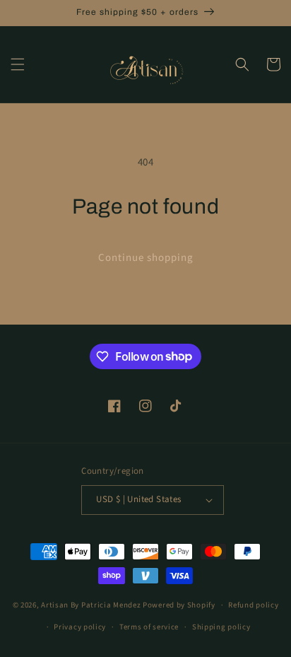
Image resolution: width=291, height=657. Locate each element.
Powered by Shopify (179, 605)
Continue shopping (146, 257)
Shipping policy (221, 627)
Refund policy (253, 605)
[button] (17, 64)
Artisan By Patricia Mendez (91, 605)
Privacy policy (80, 627)
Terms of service (149, 627)
